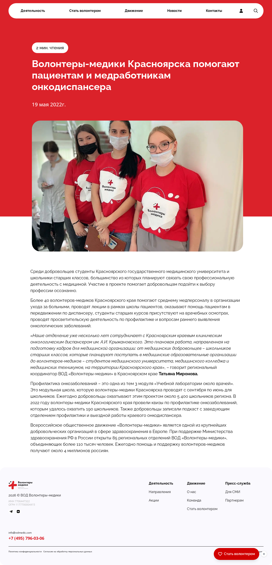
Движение (134, 11)
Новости (174, 11)
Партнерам (234, 500)
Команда (194, 500)
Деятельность (33, 11)
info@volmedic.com (20, 532)
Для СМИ (232, 492)
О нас (191, 492)
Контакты (214, 11)
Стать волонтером (85, 11)
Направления (160, 492)
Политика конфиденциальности (25, 551)
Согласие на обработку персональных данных (67, 551)
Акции (154, 500)
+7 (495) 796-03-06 (26, 538)
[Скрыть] (264, 554)
